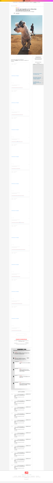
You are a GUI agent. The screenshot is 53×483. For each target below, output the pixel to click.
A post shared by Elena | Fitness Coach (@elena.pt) (18, 195)
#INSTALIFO (31, 2)
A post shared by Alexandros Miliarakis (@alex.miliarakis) (18, 249)
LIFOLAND (28, 0)
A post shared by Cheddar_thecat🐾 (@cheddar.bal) (18, 222)
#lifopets (16, 5)
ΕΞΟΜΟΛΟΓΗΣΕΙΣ (15, 2)
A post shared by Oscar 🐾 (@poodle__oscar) (17, 141)
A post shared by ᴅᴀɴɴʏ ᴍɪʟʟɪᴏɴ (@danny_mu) (17, 87)
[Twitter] (41, 53)
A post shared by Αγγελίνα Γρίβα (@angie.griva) (17, 114)
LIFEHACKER (27, 2)
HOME (11, 5)
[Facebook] (40, 53)
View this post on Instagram (15, 75)
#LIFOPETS (34, 2)
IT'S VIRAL (38, 2)
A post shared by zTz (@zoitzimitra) (16, 168)
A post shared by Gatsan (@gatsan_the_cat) (17, 303)
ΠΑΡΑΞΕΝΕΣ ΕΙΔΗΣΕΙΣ (21, 2)
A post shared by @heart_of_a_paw (16, 276)
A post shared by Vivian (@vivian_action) (16, 330)
